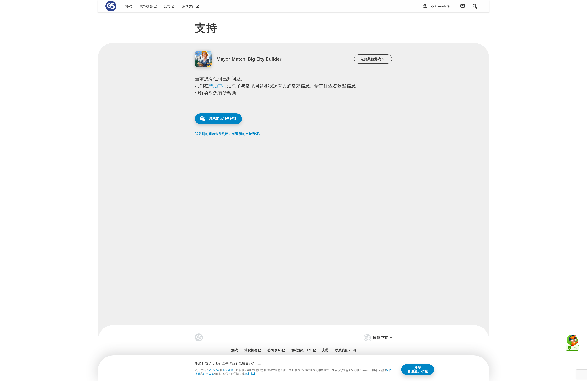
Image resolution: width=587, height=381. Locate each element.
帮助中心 (218, 85)
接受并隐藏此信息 (417, 369)
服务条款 (227, 370)
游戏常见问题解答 (222, 118)
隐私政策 (214, 370)
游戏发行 (189, 6)
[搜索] (475, 6)
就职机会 (146, 6)
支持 (325, 350)
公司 (168, 6)
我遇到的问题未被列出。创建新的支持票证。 (228, 134)
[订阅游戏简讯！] (462, 6)
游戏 (128, 6)
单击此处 (249, 373)
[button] (373, 59)
